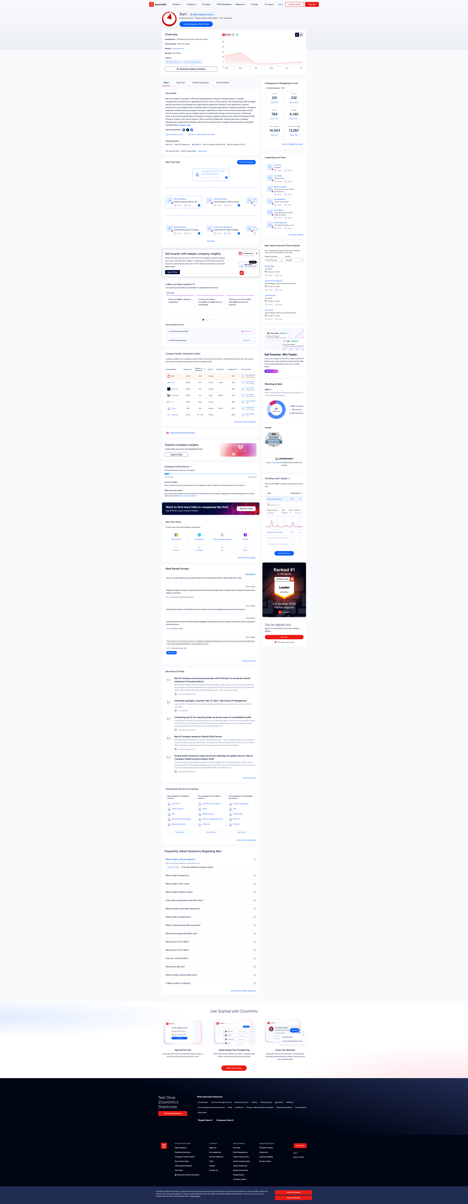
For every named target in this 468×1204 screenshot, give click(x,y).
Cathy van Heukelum (223, 227)
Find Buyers (246, 340)
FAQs (211, 1161)
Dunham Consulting (240, 804)
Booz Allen (175, 395)
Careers (212, 1166)
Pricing (254, 4)
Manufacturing (266, 1102)
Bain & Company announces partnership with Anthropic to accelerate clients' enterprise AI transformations (212, 680)
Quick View (274, 102)
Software (289, 1102)
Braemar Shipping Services (212, 819)
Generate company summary (193, 69)
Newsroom (263, 1152)
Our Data (236, 1148)
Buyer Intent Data (182, 1161)
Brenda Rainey (180, 227)
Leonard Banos (279, 199)
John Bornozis (270, 295)
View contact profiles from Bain (203, 134)
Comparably (274, 462)
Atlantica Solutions (179, 824)
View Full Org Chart (246, 162)
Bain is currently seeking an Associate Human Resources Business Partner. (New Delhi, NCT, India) (203, 578)
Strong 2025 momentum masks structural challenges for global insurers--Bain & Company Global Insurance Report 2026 (213, 757)
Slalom (173, 408)
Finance (254, 1102)
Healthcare (239, 1107)
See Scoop (171, 653)
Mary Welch (278, 210)
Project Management (193, 62)
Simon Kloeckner (280, 223)
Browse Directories (172, 1113)
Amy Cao (277, 165)
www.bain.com (178, 49)
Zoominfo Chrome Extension (188, 1175)
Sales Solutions (181, 1148)
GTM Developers (224, 4)
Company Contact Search (185, 1157)
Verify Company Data (241, 1161)
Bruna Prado (269, 266)
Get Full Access (271, 371)
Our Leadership (215, 1152)
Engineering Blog (266, 1157)
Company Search (225, 1120)
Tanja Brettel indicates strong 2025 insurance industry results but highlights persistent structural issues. (205, 609)
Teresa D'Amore (220, 199)
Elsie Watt (278, 176)
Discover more (246, 508)
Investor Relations (216, 1157)
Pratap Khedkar (251, 401)
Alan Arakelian (180, 199)
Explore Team (176, 454)
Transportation (300, 1107)
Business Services (173, 62)
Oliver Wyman (175, 415)
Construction (203, 1102)
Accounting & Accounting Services (211, 1107)
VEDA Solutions (178, 809)
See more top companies (246, 840)
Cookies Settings (293, 1198)
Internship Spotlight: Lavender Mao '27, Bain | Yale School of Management (210, 700)
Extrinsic (236, 824)
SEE (234, 809)
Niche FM (236, 819)
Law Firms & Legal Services (221, 1102)
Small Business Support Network (212, 804)
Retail (230, 1107)
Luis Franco (269, 310)
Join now (284, 637)
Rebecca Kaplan (280, 187)
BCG (173, 382)
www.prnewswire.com (186, 694)
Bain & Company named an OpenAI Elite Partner (198, 736)
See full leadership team (292, 144)
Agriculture (279, 1102)
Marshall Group (208, 814)
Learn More (172, 272)
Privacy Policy (195, 1196)
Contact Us (213, 1170)
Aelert (204, 809)
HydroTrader (238, 814)
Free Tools (179, 1170)
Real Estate (202, 1113)
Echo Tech (176, 804)
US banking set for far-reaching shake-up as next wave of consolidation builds (212, 717)
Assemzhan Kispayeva (273, 281)
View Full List (180, 832)
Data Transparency (240, 1152)
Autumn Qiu (250, 388)
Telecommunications (284, 1107)
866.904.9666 (298, 1157)
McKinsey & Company (175, 389)
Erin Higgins (250, 394)
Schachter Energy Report (181, 819)
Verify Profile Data (240, 1166)
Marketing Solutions (182, 1152)
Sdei (173, 814)
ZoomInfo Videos (266, 1148)
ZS (172, 402)
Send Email (248, 331)
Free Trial (300, 1146)
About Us (212, 1148)
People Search (205, 1120)
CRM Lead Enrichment (183, 1166)
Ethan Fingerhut (251, 381)
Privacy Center (265, 1161)
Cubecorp (206, 824)
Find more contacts (296, 235)
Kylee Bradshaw (251, 414)
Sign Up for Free (234, 1068)
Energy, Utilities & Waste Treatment (259, 1107)
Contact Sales (294, 4)
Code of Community (241, 1157)
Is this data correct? (175, 134)
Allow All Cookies (293, 1192)
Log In (280, 4)
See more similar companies (245, 422)
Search (270, 4)
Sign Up (311, 4)
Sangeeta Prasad (251, 407)
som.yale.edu (183, 711)
